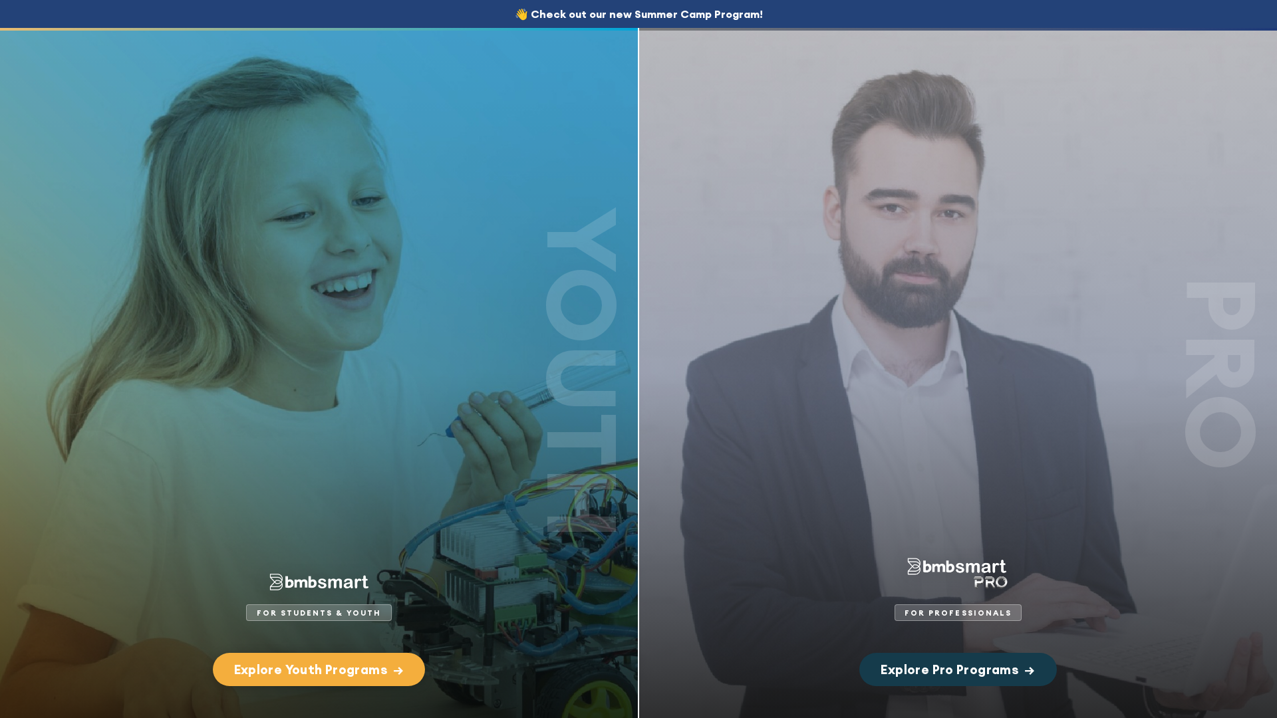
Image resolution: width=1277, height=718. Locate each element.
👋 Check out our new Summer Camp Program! (639, 14)
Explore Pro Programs (958, 669)
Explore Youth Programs (319, 669)
